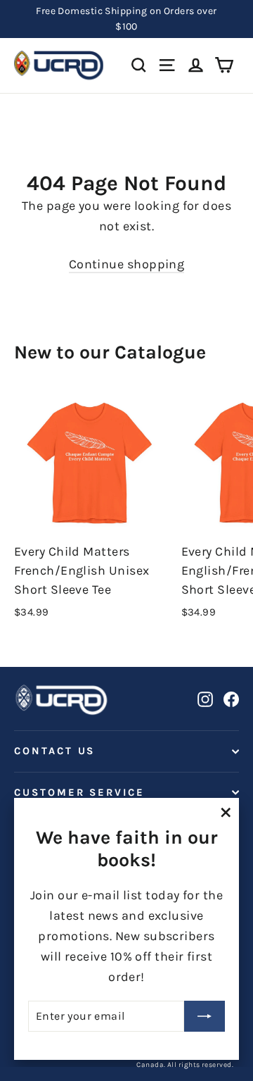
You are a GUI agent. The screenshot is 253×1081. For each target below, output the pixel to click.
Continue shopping (127, 264)
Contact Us (54, 751)
